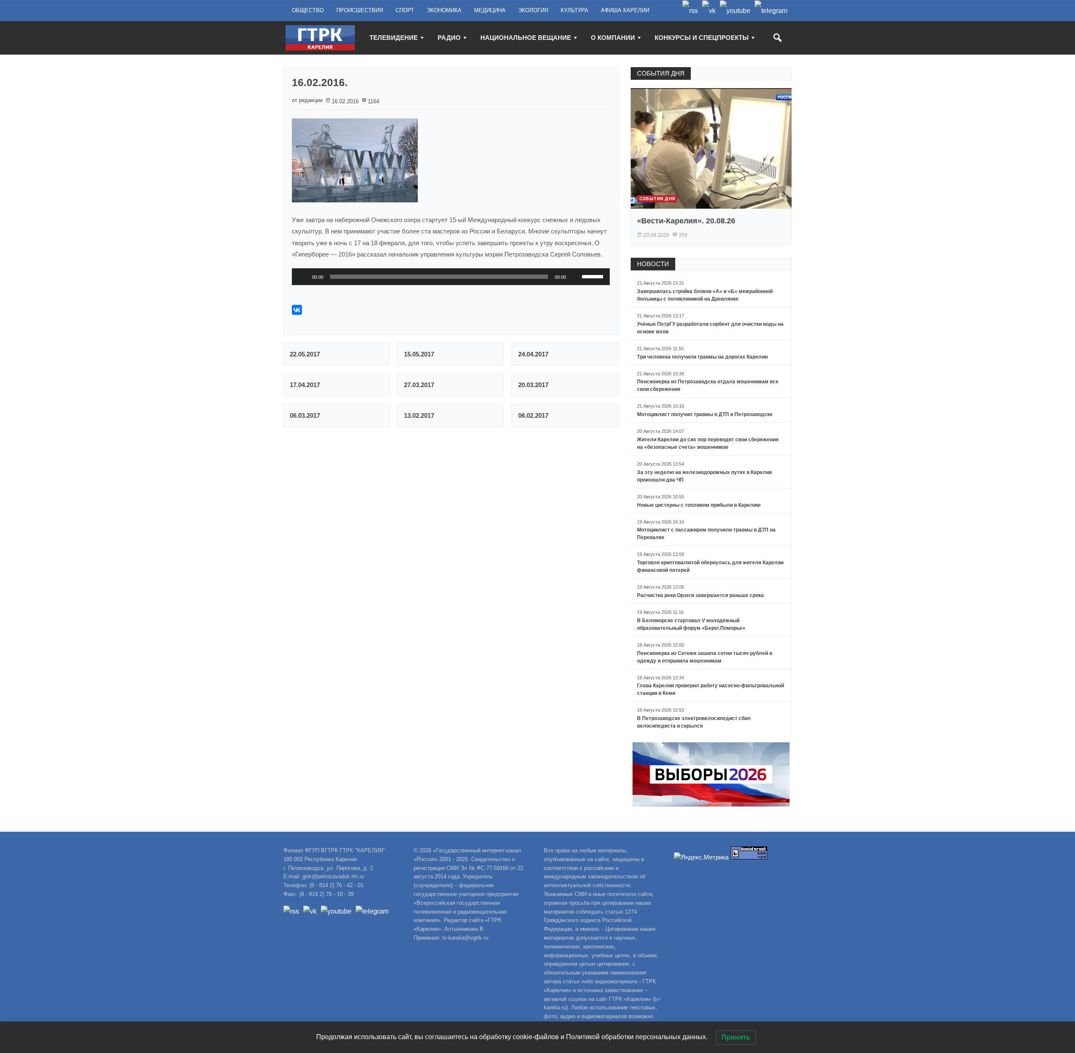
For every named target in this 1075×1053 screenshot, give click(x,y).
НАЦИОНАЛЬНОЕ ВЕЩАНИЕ (525, 37)
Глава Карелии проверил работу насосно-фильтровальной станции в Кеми (710, 689)
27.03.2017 (419, 384)
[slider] (594, 275)
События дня (657, 199)
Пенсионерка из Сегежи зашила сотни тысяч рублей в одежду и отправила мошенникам (704, 657)
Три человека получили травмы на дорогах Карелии (702, 357)
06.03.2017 (305, 415)
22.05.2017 (305, 354)
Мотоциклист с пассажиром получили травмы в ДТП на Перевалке (706, 533)
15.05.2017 (419, 354)
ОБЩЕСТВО (308, 10)
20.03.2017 (533, 384)
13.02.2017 (419, 415)
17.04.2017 (305, 384)
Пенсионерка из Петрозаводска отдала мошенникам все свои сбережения (708, 385)
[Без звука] (575, 276)
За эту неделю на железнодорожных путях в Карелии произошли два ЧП (704, 476)
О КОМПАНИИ (613, 37)
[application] (451, 276)
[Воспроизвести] (303, 276)
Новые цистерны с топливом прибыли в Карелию (698, 505)
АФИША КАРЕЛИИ (625, 10)
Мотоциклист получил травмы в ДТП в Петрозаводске (705, 414)
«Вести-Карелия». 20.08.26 (686, 221)
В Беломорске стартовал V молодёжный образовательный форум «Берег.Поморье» (691, 624)
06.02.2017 (533, 415)
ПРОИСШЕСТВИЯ (359, 10)
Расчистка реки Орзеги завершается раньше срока (700, 595)
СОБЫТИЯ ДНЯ (660, 73)
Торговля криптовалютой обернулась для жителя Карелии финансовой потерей (710, 566)
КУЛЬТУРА (574, 10)
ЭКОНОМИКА (444, 10)
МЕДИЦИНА (490, 10)
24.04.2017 (533, 354)
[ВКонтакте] (297, 310)
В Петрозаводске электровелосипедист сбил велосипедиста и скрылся (694, 722)
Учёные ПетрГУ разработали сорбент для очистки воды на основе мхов (710, 328)
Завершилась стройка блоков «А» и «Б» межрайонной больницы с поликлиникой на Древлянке (705, 295)
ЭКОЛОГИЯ (533, 10)
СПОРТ (405, 10)
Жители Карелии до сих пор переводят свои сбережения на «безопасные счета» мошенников (708, 443)
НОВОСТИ (653, 263)
